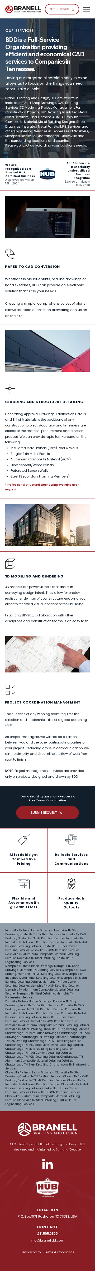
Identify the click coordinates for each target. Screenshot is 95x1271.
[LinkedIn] (47, 1165)
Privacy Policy (31, 1252)
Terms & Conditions (59, 1252)
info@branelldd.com (47, 1240)
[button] (47, 174)
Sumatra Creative (68, 1149)
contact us (25, 145)
